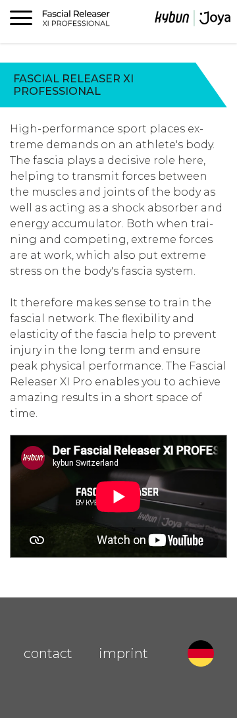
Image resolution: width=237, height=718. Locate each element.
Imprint (123, 653)
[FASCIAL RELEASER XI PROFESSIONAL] (192, 20)
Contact (48, 653)
